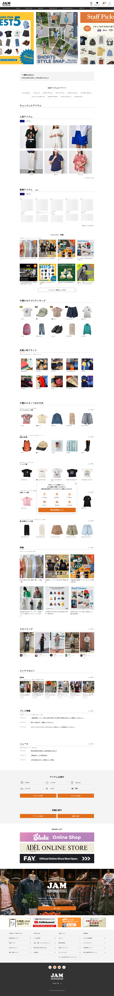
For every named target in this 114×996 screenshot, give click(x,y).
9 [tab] (62, 66)
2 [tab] (47, 66)
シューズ (27, 788)
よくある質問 (37, 938)
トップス (52, 782)
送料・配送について (14, 952)
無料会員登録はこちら (57, 510)
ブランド (81, 8)
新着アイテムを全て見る (87, 225)
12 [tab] (68, 66)
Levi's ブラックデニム (53, 96)
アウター (27, 782)
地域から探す (75, 816)
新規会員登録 (62, 942)
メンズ (18, 8)
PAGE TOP (56, 983)
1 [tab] (45, 66)
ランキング (93, 8)
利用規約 (36, 952)
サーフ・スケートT (60, 92)
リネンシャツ (37, 92)
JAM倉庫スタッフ (87, 947)
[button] (92, 208)
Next (112, 39)
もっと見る (90, 409)
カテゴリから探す (38, 795)
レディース (29, 8)
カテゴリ (40, 8)
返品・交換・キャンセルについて (42, 942)
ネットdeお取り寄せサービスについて (68, 957)
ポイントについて (63, 952)
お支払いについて (13, 947)
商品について (12, 942)
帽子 (76, 788)
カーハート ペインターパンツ (38, 96)
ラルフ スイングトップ (72, 92)
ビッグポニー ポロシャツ (86, 92)
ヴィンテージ (53, 8)
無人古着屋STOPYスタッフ (90, 952)
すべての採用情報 (87, 938)
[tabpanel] (57, 38)
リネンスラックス (78, 96)
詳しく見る (57, 908)
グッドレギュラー (68, 8)
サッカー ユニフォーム (66, 96)
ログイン (61, 938)
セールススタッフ (87, 942)
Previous (1, 39)
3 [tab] (49, 66)
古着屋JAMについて (14, 938)
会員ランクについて (63, 947)
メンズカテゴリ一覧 (88, 178)
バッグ (52, 788)
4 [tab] (51, 66)
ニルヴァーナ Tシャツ (48, 92)
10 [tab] (64, 66)
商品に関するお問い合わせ (40, 947)
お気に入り (97, 5)
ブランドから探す (76, 795)
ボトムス (78, 782)
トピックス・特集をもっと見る (57, 290)
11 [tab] (66, 66)
